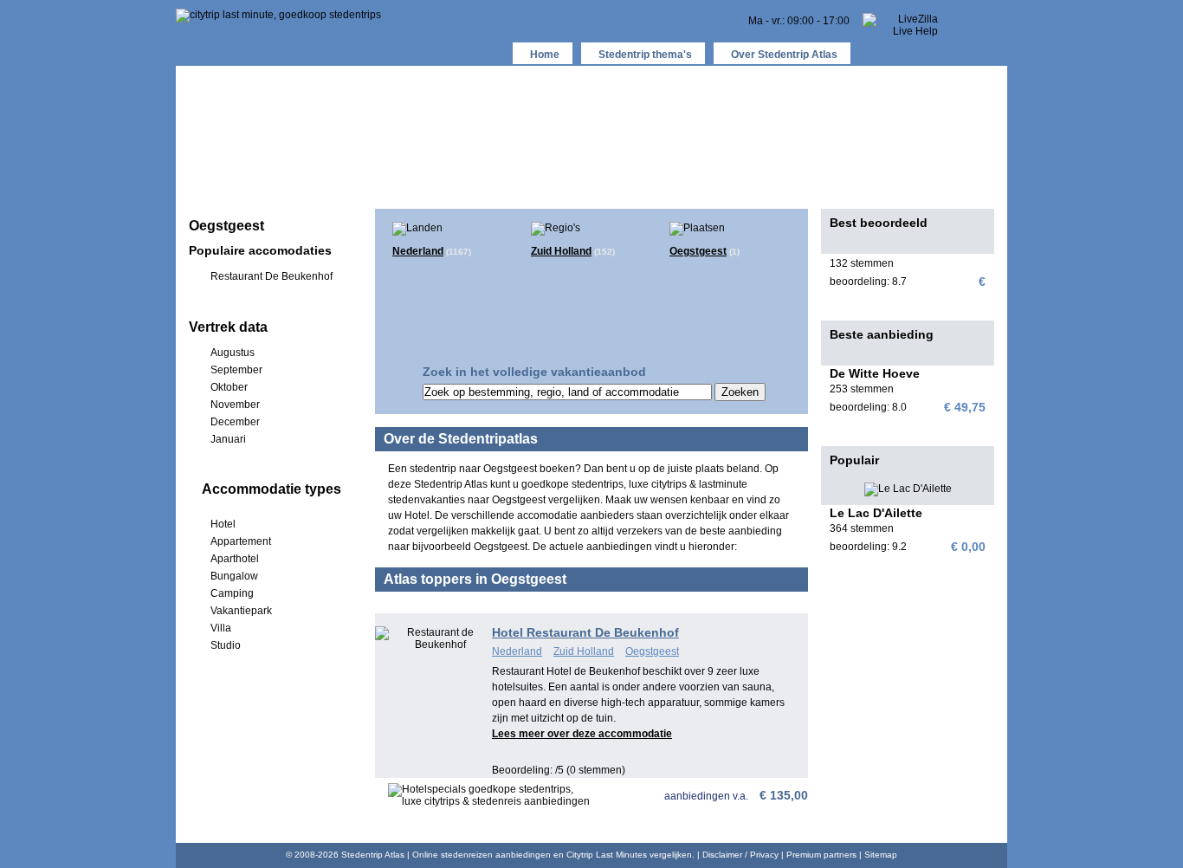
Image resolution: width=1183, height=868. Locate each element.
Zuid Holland (561, 251)
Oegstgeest (698, 251)
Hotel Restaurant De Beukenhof (585, 632)
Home (544, 55)
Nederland (417, 251)
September (236, 370)
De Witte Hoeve (875, 373)
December (235, 422)
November (235, 404)
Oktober (229, 387)
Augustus (232, 353)
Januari (228, 439)
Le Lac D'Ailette (876, 513)
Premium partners (821, 854)
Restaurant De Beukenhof (271, 276)
